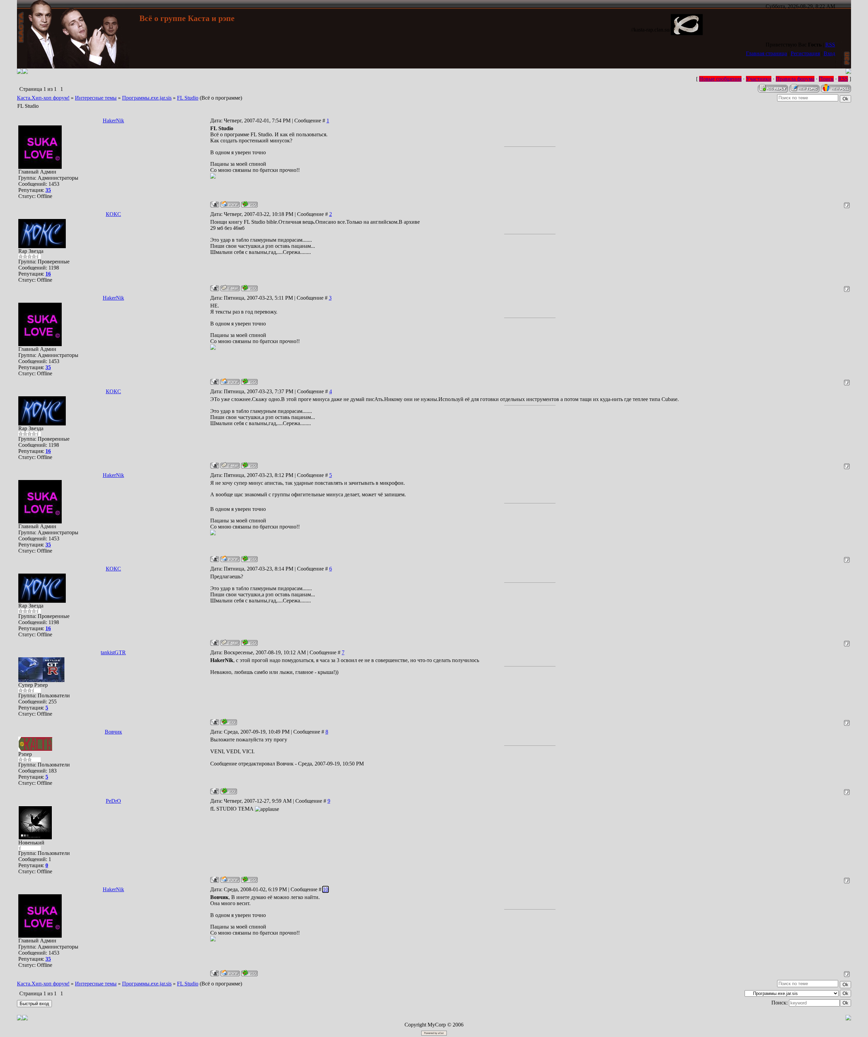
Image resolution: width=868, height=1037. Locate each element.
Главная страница (766, 53)
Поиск (826, 79)
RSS (830, 44)
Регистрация (805, 53)
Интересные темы (96, 98)
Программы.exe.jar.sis (147, 98)
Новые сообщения (720, 79)
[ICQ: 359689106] (249, 204)
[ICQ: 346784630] (249, 879)
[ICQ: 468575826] (228, 722)
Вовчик (113, 732)
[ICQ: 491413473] (249, 288)
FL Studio (187, 98)
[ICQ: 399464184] (228, 791)
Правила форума (795, 79)
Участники (758, 79)
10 (325, 889)
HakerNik (113, 120)
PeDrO (113, 801)
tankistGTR (113, 652)
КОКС (113, 214)
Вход (829, 53)
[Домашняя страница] (230, 204)
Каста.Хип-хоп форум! (43, 98)
